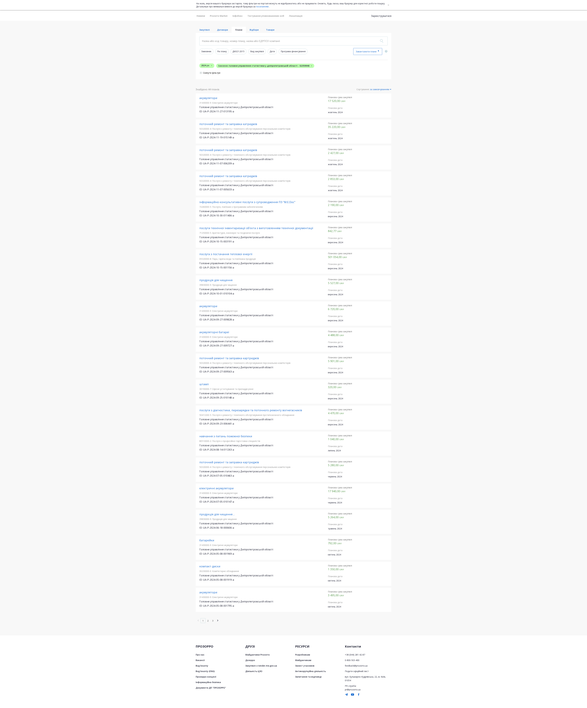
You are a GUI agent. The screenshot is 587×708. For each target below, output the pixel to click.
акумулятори (208, 98)
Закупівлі (204, 29)
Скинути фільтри (211, 72)
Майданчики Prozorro (257, 654)
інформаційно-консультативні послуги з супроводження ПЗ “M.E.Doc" (247, 202)
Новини (201, 15)
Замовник (206, 51)
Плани (238, 29)
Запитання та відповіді (308, 676)
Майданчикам (303, 660)
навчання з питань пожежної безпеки (225, 436)
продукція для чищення (216, 280)
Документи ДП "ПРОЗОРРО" (211, 687)
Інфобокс (238, 15)
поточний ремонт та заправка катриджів (228, 124)
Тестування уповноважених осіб (265, 15)
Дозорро (250, 660)
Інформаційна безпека (208, 682)
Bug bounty (202, 665)
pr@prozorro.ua (352, 689)
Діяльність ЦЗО (253, 671)
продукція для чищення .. (216, 514)
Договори (222, 29)
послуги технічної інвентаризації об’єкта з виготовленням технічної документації (256, 228)
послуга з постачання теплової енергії (225, 254)
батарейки (206, 540)
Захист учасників (304, 665)
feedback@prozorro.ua (356, 665)
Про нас (200, 654)
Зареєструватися (381, 16)
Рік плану (222, 51)
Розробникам (302, 654)
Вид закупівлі (257, 51)
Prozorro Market (219, 15)
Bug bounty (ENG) (205, 671)
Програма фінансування (293, 51)
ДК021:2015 (238, 51)
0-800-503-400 (352, 660)
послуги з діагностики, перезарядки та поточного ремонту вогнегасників (250, 410)
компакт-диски (209, 566)
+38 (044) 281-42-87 (355, 654)
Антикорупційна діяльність (310, 671)
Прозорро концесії (206, 676)
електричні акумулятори (216, 488)
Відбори (254, 29)
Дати (272, 51)
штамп (204, 384)
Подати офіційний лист (357, 671)
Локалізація (295, 15)
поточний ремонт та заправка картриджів (229, 358)
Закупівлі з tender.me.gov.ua (261, 665)
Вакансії (200, 660)
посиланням (262, 6)
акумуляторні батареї (214, 332)
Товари (270, 29)
